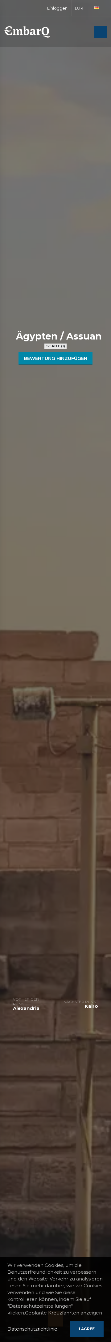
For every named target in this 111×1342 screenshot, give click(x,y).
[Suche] (87, 32)
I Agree (87, 1329)
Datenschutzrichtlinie (32, 1329)
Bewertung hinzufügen (55, 358)
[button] (81, 8)
